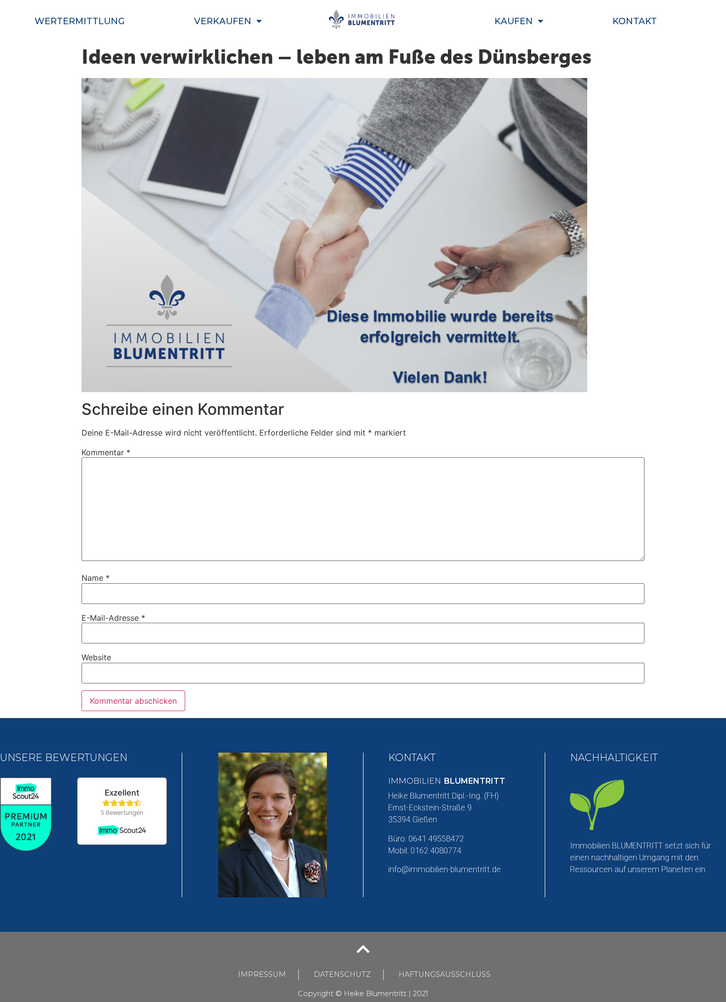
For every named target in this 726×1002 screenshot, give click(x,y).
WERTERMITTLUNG (80, 21)
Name (95, 578)
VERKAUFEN (222, 21)
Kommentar (105, 452)
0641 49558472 (436, 838)
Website (96, 657)
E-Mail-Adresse (113, 618)
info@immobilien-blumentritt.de (444, 869)
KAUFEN (513, 21)
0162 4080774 (435, 850)
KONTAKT (634, 21)
